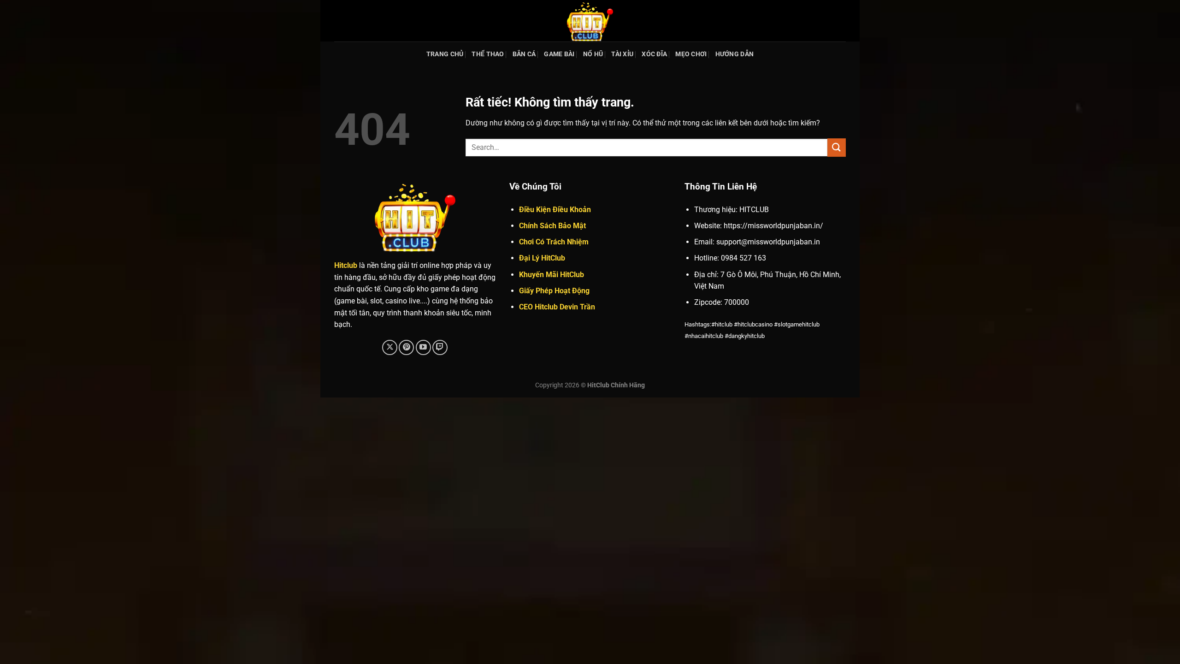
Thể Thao (488, 54)
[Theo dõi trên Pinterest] (406, 347)
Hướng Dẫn (734, 54)
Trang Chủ (445, 54)
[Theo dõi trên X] (389, 347)
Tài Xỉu (622, 54)
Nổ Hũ (593, 54)
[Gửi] (836, 147)
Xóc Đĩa (654, 54)
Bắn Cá (524, 54)
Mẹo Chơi (691, 54)
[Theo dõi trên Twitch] (440, 347)
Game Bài (559, 54)
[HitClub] (590, 21)
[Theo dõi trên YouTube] (423, 347)
